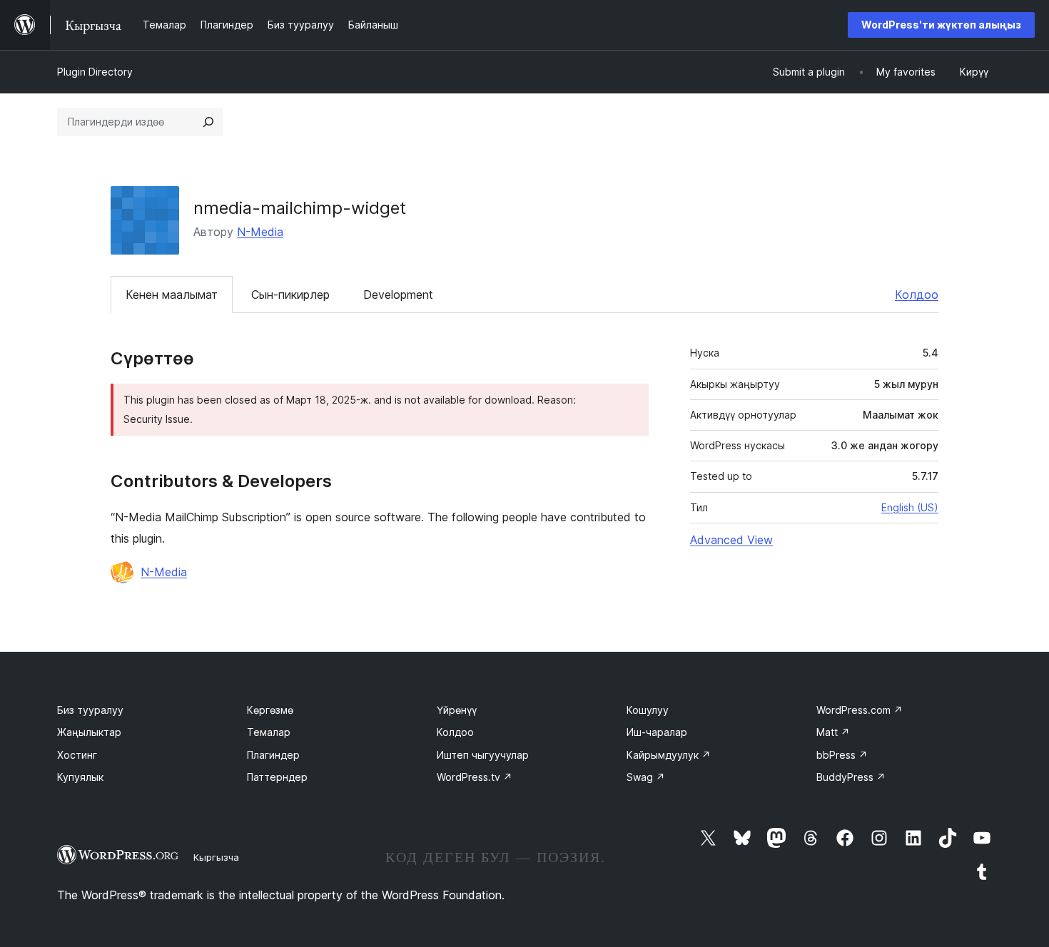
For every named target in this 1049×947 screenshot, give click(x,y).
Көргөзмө (270, 710)
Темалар (268, 732)
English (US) (909, 507)
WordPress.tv (474, 777)
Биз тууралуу (90, 710)
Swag (646, 777)
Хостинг (77, 755)
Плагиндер (273, 755)
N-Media (260, 232)
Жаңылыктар (89, 732)
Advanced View (731, 540)
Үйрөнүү (457, 710)
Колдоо (916, 294)
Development (398, 294)
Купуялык (80, 777)
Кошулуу (648, 710)
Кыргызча (216, 857)
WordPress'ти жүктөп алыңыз (941, 25)
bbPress (842, 755)
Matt (833, 732)
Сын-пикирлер (290, 294)
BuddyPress (851, 777)
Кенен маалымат (172, 294)
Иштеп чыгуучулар (483, 755)
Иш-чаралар (657, 732)
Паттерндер (277, 777)
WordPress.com (859, 710)
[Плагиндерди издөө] (208, 122)
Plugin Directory (95, 72)
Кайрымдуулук (669, 755)
